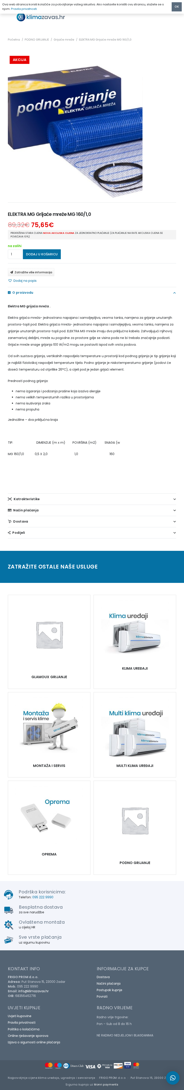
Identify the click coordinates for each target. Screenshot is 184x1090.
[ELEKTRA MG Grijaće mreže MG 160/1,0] (49, 634)
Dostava (103, 977)
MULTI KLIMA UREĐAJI (134, 765)
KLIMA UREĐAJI (135, 668)
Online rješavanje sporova (28, 1036)
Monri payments (106, 1084)
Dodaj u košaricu (42, 254)
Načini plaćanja (108, 983)
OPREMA (49, 854)
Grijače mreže (64, 39)
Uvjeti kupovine (19, 1016)
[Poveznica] (45, 17)
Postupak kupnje (109, 990)
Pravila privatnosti (21, 1022)
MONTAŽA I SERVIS (49, 765)
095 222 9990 (42, 897)
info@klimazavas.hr (33, 991)
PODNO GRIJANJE (37, 39)
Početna (14, 39)
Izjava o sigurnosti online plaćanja (34, 1042)
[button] (22, 280)
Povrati (102, 996)
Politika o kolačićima (23, 1029)
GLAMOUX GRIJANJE (49, 677)
